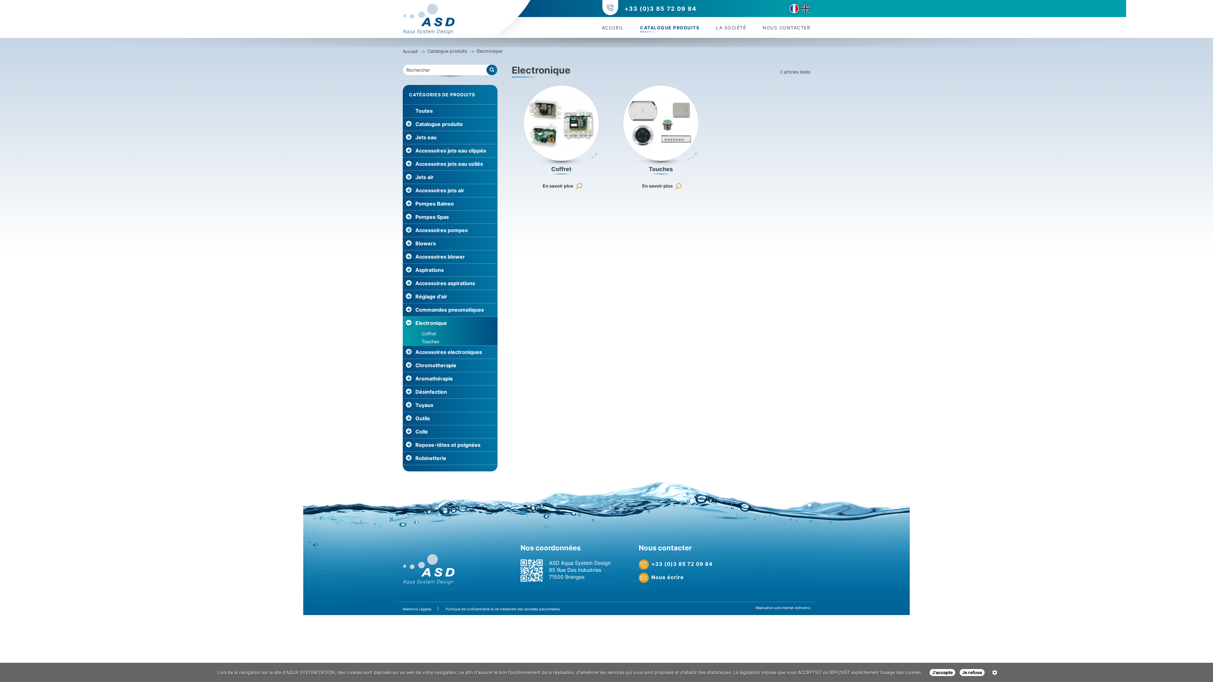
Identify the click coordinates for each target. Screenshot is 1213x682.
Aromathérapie (434, 378)
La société (731, 27)
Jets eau (426, 137)
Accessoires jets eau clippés (450, 150)
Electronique (431, 323)
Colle (421, 431)
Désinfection (431, 392)
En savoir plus (558, 185)
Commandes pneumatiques (449, 310)
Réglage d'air (431, 296)
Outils (422, 418)
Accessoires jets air (439, 190)
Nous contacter (786, 27)
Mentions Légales (417, 609)
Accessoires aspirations (445, 283)
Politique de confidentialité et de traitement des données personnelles (503, 609)
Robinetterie (430, 458)
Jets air (424, 177)
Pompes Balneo (434, 203)
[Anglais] (805, 8)
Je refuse (972, 672)
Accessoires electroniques (448, 352)
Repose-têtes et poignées (447, 445)
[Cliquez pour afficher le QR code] (532, 570)
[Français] (794, 8)
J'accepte (942, 672)
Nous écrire (667, 577)
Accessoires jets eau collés (449, 164)
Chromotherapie (435, 365)
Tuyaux (424, 405)
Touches (430, 341)
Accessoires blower (440, 257)
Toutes (424, 111)
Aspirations (429, 270)
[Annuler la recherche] (492, 69)
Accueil (613, 27)
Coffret (429, 333)
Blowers (425, 243)
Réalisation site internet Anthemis (783, 608)
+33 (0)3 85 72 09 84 (661, 8)
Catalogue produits (669, 27)
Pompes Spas (432, 217)
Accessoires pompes (441, 230)
